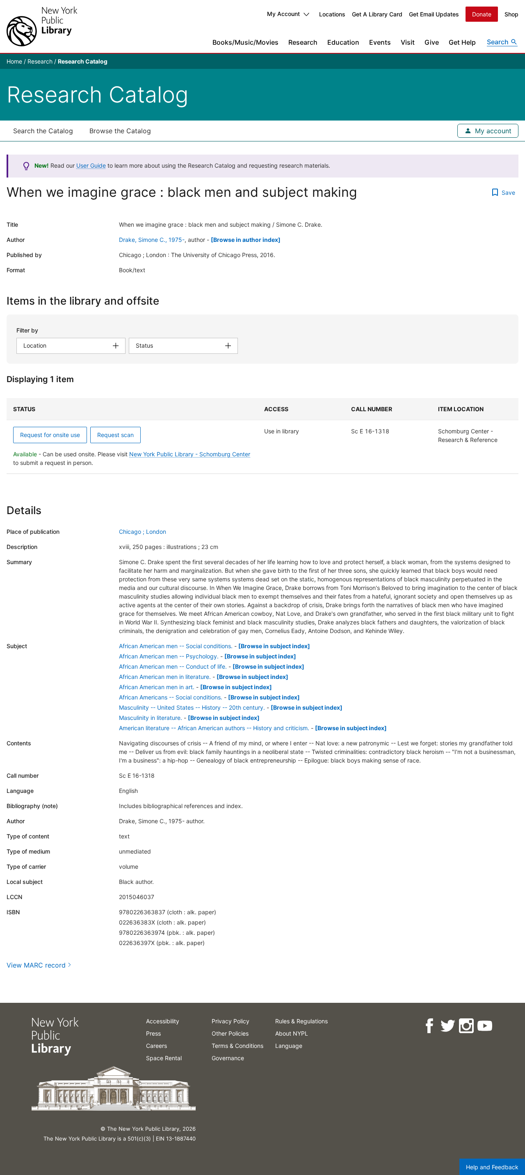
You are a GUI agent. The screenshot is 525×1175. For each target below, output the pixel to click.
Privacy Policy (230, 1021)
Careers (156, 1045)
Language (288, 1045)
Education (343, 42)
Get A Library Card (377, 14)
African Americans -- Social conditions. (170, 697)
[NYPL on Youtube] (484, 1026)
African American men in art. (156, 686)
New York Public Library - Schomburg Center (189, 454)
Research (302, 42)
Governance (228, 1057)
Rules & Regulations (301, 1021)
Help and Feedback (492, 1167)
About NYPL (291, 1033)
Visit (408, 42)
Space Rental (164, 1057)
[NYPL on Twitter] (447, 1026)
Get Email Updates (434, 14)
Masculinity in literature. (150, 717)
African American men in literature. (165, 676)
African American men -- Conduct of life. (173, 666)
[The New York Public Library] (42, 26)
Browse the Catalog (120, 131)
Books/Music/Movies (245, 42)
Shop (511, 14)
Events (380, 42)
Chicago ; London (142, 531)
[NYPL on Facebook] (429, 1026)
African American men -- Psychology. (169, 656)
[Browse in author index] (246, 239)
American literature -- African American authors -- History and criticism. (214, 727)
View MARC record (36, 965)
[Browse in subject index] (274, 645)
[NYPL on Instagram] (466, 1026)
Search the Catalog (43, 131)
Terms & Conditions (237, 1045)
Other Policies (230, 1033)
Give (432, 42)
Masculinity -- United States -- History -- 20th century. (192, 707)
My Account (283, 13)
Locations (332, 14)
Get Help (462, 42)
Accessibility (162, 1021)
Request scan (115, 434)
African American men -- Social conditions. (176, 645)
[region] (262, 436)
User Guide (91, 165)
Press (153, 1033)
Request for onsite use (50, 434)
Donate (481, 14)
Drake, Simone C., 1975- (152, 239)
